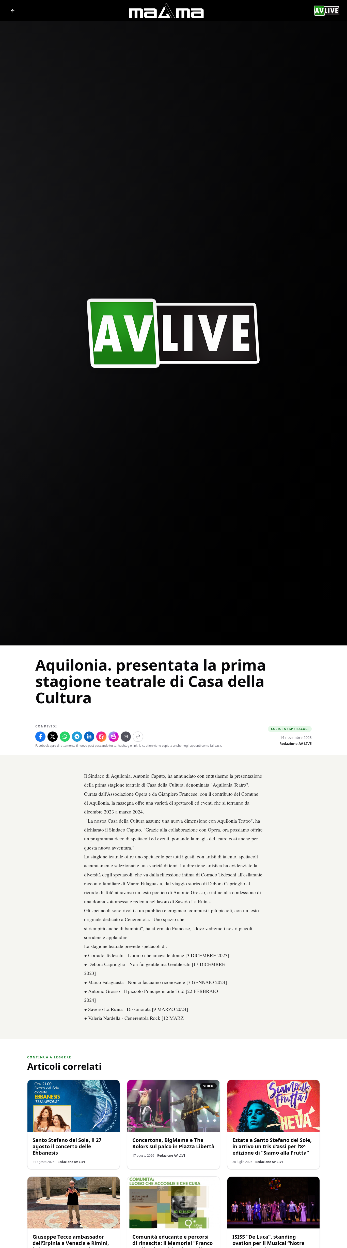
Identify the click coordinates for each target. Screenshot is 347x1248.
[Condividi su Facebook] (40, 736)
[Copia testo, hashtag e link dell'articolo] (138, 736)
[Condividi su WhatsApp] (65, 736)
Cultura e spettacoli (290, 729)
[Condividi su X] (53, 736)
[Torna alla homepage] (12, 10)
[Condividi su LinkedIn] (89, 736)
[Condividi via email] (126, 736)
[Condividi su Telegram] (77, 736)
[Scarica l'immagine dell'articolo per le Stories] (101, 736)
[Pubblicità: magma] (165, 10)
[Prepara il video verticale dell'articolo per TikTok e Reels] (113, 736)
